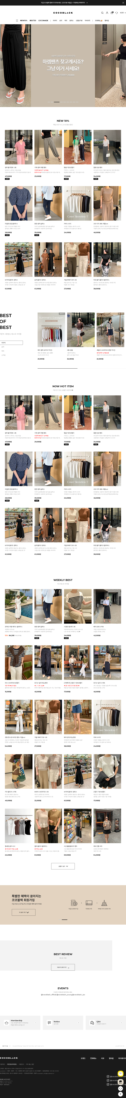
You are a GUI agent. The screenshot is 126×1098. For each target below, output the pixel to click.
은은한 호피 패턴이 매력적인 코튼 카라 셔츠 (101, 850)
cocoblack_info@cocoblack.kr (46, 1073)
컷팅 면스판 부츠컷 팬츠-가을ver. (15, 737)
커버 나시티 (67, 224)
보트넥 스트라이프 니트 (41, 792)
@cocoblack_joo (78, 995)
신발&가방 (79, 21)
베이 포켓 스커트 (99, 627)
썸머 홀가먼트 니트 (10, 167)
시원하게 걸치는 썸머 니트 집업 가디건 (73, 354)
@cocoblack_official (48, 995)
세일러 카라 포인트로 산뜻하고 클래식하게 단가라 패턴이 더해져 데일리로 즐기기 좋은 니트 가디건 (110, 354)
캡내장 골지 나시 (10, 846)
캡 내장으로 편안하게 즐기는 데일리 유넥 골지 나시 (18, 850)
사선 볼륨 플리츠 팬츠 (70, 846)
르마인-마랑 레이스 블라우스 (13, 627)
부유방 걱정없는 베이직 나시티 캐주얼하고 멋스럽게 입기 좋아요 (72, 228)
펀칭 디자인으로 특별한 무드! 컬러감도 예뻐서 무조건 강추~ (13, 228)
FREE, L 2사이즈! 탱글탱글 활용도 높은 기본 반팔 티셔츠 (74, 171)
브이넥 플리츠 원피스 (11, 280)
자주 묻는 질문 (30, 1064)
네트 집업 (70, 350)
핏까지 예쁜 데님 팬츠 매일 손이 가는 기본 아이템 (47, 687)
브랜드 (83, 1058)
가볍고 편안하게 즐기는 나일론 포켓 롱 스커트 (100, 630)
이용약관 (2, 1064)
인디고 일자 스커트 (99, 683)
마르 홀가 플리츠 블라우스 (101, 280)
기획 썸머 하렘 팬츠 (40, 167)
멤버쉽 (107, 21)
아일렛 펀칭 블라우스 (11, 224)
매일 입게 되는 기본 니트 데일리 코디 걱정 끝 (70, 284)
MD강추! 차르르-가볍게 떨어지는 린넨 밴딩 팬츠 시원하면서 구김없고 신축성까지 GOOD (106, 171)
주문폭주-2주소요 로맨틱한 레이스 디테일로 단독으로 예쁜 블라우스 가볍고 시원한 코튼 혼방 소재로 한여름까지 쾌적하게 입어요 (18, 631)
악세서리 (87, 21)
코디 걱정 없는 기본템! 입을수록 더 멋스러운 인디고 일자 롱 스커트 (105, 687)
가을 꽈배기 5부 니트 (70, 280)
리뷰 (102, 1058)
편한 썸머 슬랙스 (39, 224)
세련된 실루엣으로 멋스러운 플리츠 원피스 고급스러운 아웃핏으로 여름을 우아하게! (45, 284)
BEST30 (33, 21)
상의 (60, 21)
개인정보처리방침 (12, 1064)
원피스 (71, 21)
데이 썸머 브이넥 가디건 (45, 350)
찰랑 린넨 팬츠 (98, 167)
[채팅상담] (121, 1078)
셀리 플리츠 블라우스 (40, 846)
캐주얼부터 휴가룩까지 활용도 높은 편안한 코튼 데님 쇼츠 (73, 741)
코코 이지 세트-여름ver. (101, 224)
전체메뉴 (93, 1058)
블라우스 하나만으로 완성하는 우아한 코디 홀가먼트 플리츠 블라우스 (105, 284)
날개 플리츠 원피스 (40, 280)
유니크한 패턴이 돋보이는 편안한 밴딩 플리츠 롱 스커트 (12, 796)
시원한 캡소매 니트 (70, 627)
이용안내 (21, 1064)
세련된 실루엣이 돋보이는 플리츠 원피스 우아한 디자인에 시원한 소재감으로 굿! (15, 284)
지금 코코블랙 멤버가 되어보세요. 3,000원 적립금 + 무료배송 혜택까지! (63, 3)
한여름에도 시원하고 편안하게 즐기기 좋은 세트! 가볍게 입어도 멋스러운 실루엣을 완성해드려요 (106, 228)
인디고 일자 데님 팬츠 (41, 683)
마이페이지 (122, 1058)
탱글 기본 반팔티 (69, 167)
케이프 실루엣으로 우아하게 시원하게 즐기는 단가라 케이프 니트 (43, 796)
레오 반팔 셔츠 (98, 846)
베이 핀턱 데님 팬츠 (70, 737)
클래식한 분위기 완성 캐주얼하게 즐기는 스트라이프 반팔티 (18, 687)
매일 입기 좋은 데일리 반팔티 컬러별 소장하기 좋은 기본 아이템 (77, 687)
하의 (65, 21)
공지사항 (5, 1046)
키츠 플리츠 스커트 (10, 792)
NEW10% (23, 21)
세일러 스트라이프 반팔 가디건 (106, 350)
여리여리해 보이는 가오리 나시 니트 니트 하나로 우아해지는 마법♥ (73, 630)
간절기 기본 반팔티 (99, 792)
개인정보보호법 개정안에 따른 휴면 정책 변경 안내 (68, 1046)
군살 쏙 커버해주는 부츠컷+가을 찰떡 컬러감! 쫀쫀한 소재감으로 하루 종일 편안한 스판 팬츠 (17, 741)
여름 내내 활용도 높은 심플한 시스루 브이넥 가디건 (45, 354)
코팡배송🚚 (98, 21)
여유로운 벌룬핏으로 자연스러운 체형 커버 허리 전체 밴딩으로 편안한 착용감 (47, 171)
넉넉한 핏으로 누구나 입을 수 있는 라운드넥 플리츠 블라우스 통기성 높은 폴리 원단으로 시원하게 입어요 (47, 850)
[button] (61, 919)
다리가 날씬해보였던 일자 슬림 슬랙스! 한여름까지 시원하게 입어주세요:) (44, 228)
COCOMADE (43, 21)
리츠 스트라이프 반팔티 (12, 683)
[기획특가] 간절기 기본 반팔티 (73, 683)
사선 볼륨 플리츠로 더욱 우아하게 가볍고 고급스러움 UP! (73, 850)
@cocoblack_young (64, 995)
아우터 (55, 21)
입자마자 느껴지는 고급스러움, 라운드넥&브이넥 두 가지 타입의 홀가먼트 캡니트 (18, 171)
